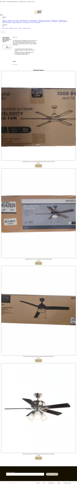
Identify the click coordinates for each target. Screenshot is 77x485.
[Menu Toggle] (1, 15)
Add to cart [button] (38, 165)
